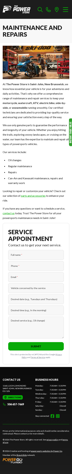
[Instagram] (58, 416)
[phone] (48, 9)
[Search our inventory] (40, 9)
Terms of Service (38, 357)
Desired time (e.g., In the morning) (28, 310)
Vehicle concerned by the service (28, 288)
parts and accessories (33, 195)
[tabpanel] (50, 397)
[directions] (57, 9)
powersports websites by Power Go (46, 451)
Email (14, 277)
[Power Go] (33, 460)
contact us (9, 213)
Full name (16, 254)
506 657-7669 (15, 404)
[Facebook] (52, 416)
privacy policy (52, 439)
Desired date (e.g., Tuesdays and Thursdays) (34, 299)
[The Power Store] (16, 9)
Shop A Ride (21, 455)
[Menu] (65, 9)
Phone (15, 265)
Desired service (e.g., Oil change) (28, 320)
